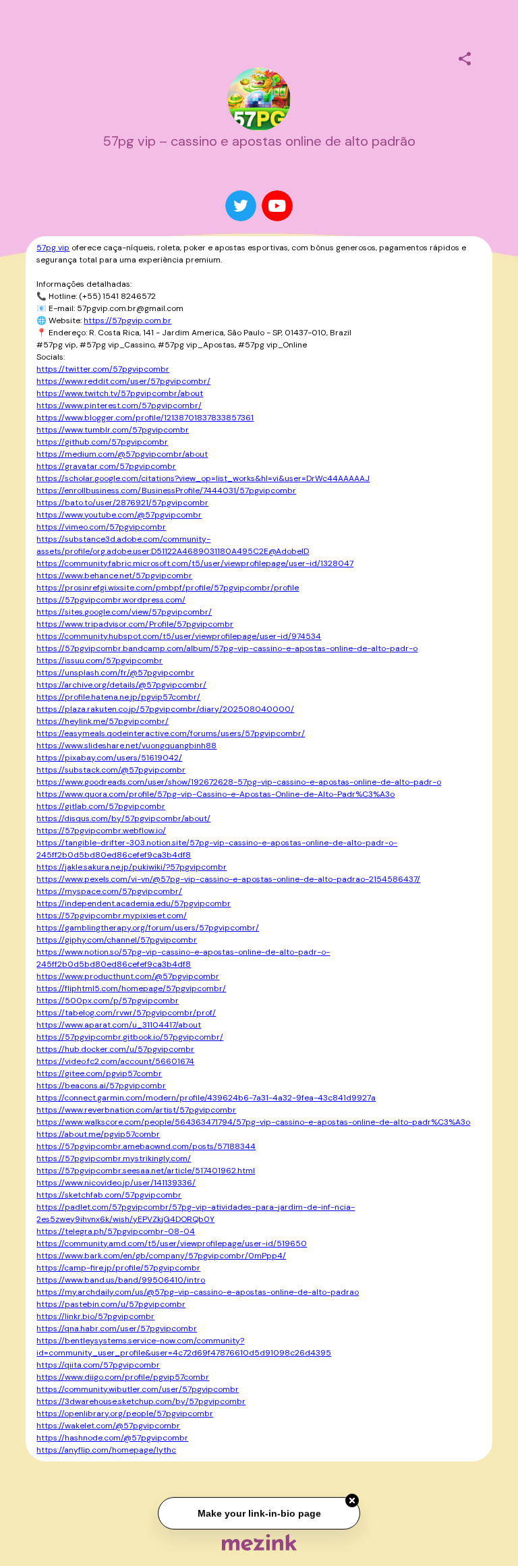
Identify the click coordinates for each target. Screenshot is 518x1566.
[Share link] (465, 56)
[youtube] (277, 205)
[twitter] (240, 205)
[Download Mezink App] (259, 1542)
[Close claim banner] (352, 1501)
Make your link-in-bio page (258, 1513)
